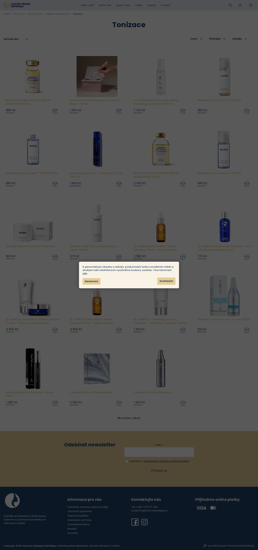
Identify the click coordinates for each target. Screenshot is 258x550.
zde (85, 273)
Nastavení (91, 281)
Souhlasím (166, 281)
